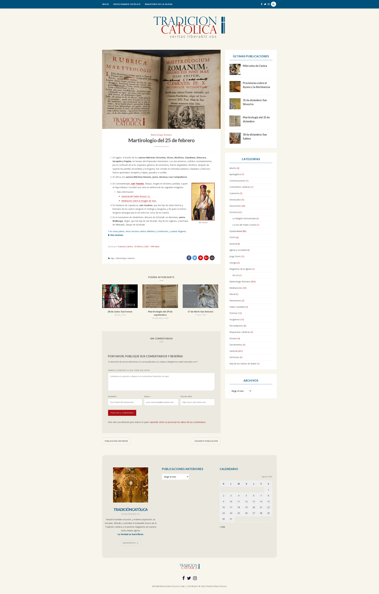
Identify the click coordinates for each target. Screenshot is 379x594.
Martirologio (121, 258)
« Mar (222, 526)
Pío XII (235, 275)
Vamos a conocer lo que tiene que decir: (129, 370)
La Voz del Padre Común (244, 224)
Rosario (233, 338)
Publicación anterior (116, 441)
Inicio (105, 4)
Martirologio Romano (161, 135)
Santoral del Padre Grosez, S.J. (135, 196)
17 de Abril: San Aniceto (200, 311)
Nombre (112, 396)
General (233, 243)
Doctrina (233, 212)
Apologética (235, 174)
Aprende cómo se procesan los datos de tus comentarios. (178, 422)
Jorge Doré (234, 256)
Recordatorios (236, 325)
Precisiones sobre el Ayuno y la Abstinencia (256, 85)
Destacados (235, 199)
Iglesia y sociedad (237, 250)
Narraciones (235, 300)
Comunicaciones (237, 180)
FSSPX (232, 237)
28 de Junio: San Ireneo (120, 311)
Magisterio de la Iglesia (158, 4)
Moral (232, 294)
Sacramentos (235, 344)
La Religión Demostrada (244, 218)
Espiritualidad (235, 231)
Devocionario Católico (126, 4)
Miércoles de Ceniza (255, 65)
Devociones (235, 205)
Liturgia (233, 262)
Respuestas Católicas (239, 332)
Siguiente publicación (206, 441)
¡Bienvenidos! (129, 543)
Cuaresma (234, 193)
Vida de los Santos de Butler (242, 363)
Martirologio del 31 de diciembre (256, 119)
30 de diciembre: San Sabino (255, 136)
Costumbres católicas (239, 186)
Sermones (234, 357)
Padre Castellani (237, 306)
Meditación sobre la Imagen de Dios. (139, 200)
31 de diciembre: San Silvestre (255, 102)
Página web (186, 396)
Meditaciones (235, 287)
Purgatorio (234, 319)
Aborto (232, 168)
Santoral (130, 258)
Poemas (233, 313)
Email (147, 396)
